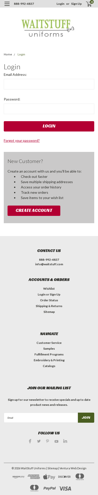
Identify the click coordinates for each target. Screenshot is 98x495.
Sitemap (49, 312)
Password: (12, 99)
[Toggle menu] (7, 7)
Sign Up (76, 4)
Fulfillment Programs (49, 354)
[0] (86, 4)
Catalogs (49, 366)
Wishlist (49, 288)
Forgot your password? (22, 140)
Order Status (49, 300)
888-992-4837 (24, 4)
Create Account (34, 210)
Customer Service (49, 343)
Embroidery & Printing (49, 360)
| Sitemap (52, 468)
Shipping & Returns (49, 306)
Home (8, 54)
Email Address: (15, 74)
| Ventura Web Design (72, 468)
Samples (49, 348)
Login (60, 4)
